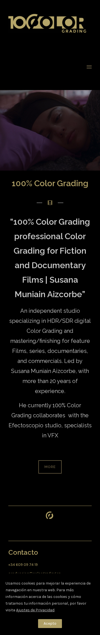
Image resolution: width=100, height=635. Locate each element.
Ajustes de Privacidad (35, 610)
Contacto (23, 552)
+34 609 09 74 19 (23, 564)
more (50, 467)
